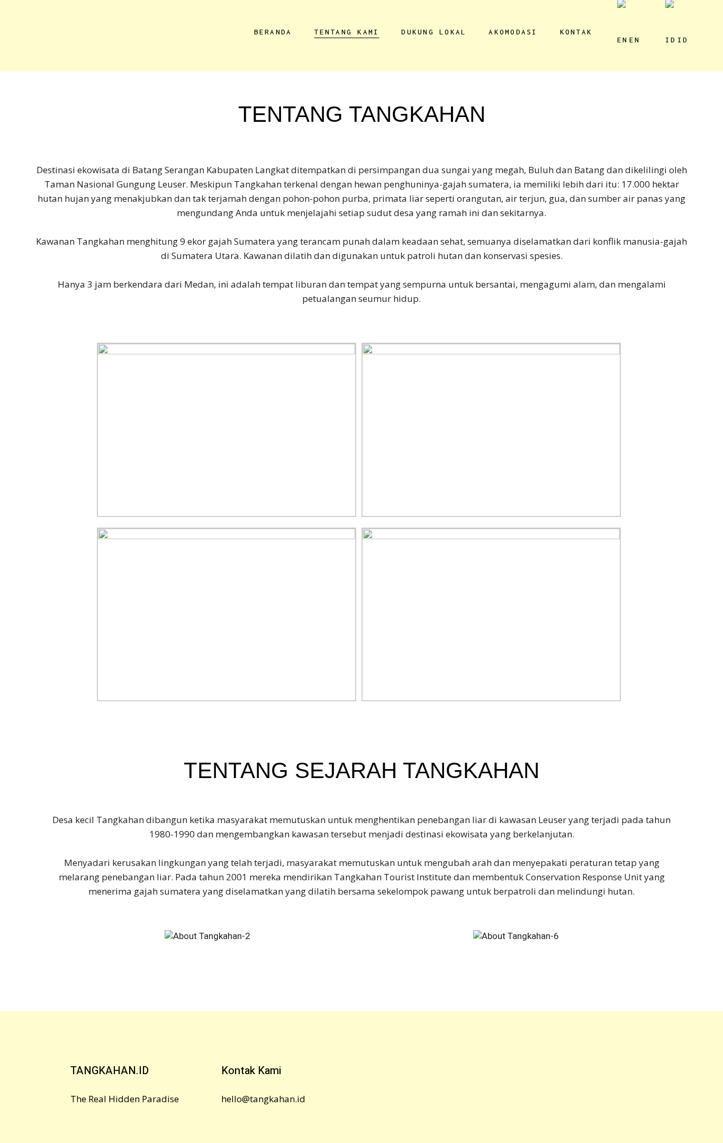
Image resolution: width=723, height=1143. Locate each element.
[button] (37, 949)
